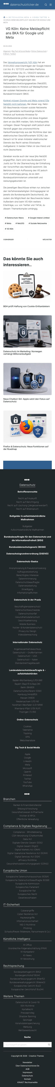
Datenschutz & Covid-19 (27, 1002)
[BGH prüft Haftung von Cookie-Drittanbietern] (27, 286)
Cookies (27, 726)
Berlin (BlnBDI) (27, 687)
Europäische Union (15, 870)
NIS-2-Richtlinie (27, 924)
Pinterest (27, 775)
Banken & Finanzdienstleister (27, 805)
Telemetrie (27, 729)
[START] (4, 17)
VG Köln (9, 229)
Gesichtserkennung (27, 620)
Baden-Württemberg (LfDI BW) (27, 680)
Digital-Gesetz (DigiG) (27, 846)
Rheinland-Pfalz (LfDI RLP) (27, 708)
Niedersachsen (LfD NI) (27, 701)
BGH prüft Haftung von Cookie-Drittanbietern (26, 306)
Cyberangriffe (27, 910)
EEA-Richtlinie (27, 1005)
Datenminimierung (27, 578)
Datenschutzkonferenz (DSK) (27, 691)
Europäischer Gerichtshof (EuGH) (27, 989)
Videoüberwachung (27, 634)
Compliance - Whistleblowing (27, 832)
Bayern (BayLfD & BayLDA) (27, 683)
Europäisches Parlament (27, 887)
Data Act (27, 839)
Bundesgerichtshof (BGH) (27, 975)
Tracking (27, 733)
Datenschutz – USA (27, 656)
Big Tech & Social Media (21, 51)
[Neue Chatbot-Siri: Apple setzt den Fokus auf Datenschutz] (27, 379)
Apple (27, 754)
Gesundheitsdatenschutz (27, 617)
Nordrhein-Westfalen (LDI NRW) (27, 704)
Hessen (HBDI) (27, 697)
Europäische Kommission (27, 883)
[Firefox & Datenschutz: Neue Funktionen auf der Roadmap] (27, 426)
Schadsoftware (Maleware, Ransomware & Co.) (27, 931)
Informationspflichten (27, 592)
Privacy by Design (27, 631)
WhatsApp (27, 785)
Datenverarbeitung (27, 585)
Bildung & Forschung (27, 808)
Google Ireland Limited (39, 218)
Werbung (27, 1026)
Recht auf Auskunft (27, 498)
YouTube (27, 782)
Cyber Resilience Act (27, 914)
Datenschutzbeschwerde (27, 610)
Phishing (27, 928)
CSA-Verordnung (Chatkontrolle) (27, 835)
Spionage (27, 1019)
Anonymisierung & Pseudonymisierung (27, 568)
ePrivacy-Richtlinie (27, 860)
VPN (27, 737)
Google (27, 757)
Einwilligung (27, 589)
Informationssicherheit (27, 921)
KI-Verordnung (27, 958)
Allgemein (7, 51)
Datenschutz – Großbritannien (27, 652)
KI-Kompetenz (27, 951)
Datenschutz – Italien (27, 659)
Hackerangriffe (27, 917)
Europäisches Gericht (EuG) (27, 985)
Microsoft (27, 768)
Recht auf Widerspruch (27, 508)
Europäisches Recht (27, 894)
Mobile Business (27, 624)
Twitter (27, 778)
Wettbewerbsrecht (27, 1030)
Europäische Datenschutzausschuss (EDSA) (27, 876)
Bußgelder (27, 526)
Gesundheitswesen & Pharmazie (27, 812)
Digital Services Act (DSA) (27, 856)
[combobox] (25, 1044)
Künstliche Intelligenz (16, 938)
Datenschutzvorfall (27, 613)
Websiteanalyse (27, 740)
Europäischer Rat (27, 890)
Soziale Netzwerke (38, 223)
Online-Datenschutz (38, 51)
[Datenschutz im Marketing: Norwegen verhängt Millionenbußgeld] (27, 331)
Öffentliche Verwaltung (27, 819)
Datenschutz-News (14, 218)
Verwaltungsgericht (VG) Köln (22, 62)
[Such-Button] (49, 1044)
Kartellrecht (27, 1009)
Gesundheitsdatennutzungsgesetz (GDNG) (27, 863)
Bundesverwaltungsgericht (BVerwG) (27, 982)
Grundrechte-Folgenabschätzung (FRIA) (27, 948)
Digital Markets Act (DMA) (27, 849)
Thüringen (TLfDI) (27, 712)
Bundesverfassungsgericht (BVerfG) (27, 978)
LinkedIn (27, 761)
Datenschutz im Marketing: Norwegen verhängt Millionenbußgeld (22, 352)
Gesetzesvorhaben (27, 897)
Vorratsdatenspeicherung (27, 1023)
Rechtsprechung (13, 965)
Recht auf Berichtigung (27, 502)
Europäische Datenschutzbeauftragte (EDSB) (27, 880)
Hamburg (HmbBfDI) (27, 694)
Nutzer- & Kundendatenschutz (27, 627)
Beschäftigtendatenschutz (27, 606)
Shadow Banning (27, 1016)
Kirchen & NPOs (27, 815)
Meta (8, 223)
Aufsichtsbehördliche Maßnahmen (27, 529)
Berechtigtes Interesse (27, 575)
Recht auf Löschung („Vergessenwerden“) (27, 505)
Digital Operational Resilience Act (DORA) (27, 853)
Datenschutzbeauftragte (27, 582)
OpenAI (27, 771)
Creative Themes (36, 1056)
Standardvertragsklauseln (27, 663)
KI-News (27, 955)
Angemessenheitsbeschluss (27, 649)
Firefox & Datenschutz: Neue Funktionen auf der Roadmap (25, 447)
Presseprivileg (27, 1012)
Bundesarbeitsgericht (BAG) (27, 971)
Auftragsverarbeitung (27, 571)
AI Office (27, 944)
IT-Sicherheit (11, 904)
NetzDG (20, 223)
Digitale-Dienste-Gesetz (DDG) (27, 842)
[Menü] (51, 5)
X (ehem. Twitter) (9, 54)
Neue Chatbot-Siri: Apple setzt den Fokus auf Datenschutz (26, 400)
